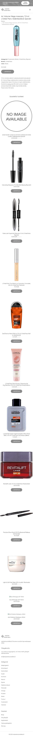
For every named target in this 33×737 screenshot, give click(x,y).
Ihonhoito (3, 676)
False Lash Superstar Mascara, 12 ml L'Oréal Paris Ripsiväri (16, 234)
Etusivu (3, 21)
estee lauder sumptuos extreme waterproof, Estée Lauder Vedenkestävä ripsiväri (16, 135)
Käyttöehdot (4, 720)
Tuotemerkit (11, 59)
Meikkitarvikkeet (5, 685)
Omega (3, 690)
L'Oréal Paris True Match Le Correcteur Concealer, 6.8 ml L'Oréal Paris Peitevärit (16, 284)
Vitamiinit (3, 705)
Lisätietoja (7, 71)
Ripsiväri (28, 59)
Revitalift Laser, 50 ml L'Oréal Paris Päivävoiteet (16, 484)
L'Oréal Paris (22, 59)
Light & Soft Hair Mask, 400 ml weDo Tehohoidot (16, 582)
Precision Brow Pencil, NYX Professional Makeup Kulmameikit (16, 533)
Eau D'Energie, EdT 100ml (17, 600)
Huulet (2, 674)
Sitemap (3, 726)
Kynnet (3, 682)
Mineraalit (3, 688)
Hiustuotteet (4, 671)
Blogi (2, 714)
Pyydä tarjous (25, 3)
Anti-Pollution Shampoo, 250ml (16, 617)
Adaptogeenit (5, 665)
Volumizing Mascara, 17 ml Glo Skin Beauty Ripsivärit (16, 185)
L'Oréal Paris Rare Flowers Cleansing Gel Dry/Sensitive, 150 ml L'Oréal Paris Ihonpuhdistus (16, 384)
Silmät (16, 59)
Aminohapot (4, 668)
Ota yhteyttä (4, 717)
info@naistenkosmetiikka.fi (8, 656)
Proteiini (3, 693)
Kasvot (3, 679)
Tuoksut (3, 699)
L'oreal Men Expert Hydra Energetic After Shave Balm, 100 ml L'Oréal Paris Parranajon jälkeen (16, 434)
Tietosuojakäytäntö (6, 723)
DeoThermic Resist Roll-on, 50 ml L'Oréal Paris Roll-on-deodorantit (16, 334)
